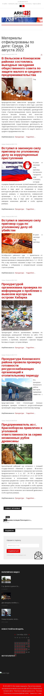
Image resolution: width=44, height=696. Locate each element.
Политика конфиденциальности (24, 691)
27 (24, 652)
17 (17, 649)
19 (22, 649)
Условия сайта (8, 691)
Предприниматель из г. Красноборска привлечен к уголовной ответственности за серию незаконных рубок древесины (22, 433)
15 (29, 646)
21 (26, 649)
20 (24, 649)
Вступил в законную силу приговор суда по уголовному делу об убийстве (21, 225)
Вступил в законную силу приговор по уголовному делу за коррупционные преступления (21, 153)
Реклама (21, 3)
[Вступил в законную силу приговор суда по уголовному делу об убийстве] (17, 243)
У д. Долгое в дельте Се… (11, 586)
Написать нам (13, 3)
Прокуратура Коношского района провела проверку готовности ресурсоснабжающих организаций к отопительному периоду (21, 367)
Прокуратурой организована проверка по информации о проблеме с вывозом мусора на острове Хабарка (22, 290)
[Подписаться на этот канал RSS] (41, 55)
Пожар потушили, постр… (10, 619)
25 (20, 652)
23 (15, 652)
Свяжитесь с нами (36, 693)
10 (17, 646)
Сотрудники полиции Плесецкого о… (18, 520)
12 (22, 646)
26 (22, 652)
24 (17, 652)
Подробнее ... (30, 137)
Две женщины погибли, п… (11, 603)
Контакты (28, 3)
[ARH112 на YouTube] (22, 19)
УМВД (7, 517)
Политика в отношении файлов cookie (16, 693)
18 (20, 649)
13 (24, 646)
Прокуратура (19, 137)
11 (20, 646)
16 (15, 649)
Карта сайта (37, 3)
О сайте (4, 3)
